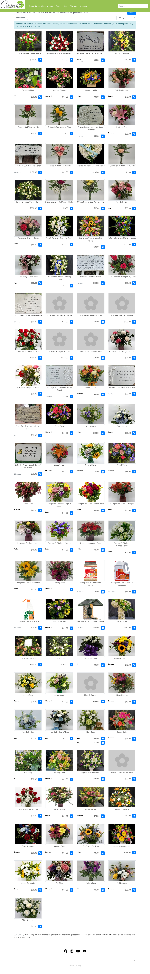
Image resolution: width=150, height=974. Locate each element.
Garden (59, 6)
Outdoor (50, 6)
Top (134, 960)
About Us (33, 6)
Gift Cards (74, 6)
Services (41, 6)
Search (132, 13)
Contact (83, 6)
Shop (66, 6)
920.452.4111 (106, 935)
